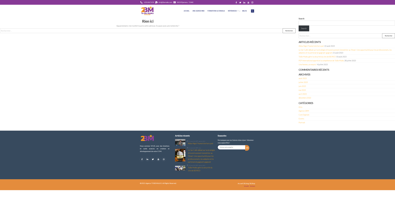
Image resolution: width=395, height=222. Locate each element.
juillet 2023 (303, 82)
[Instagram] (252, 2)
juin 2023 (302, 86)
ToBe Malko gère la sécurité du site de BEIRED (317, 57)
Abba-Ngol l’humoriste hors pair (311, 46)
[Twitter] (240, 2)
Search (301, 18)
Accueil (186, 11)
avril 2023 (303, 94)
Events (301, 118)
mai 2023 (302, 90)
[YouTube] (158, 159)
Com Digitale (304, 115)
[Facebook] (236, 2)
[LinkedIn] (244, 2)
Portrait (302, 122)
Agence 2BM (304, 111)
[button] (252, 11)
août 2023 (303, 78)
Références (232, 11)
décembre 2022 (305, 98)
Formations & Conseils (216, 11)
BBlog (244, 11)
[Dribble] (248, 2)
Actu (300, 107)
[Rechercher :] (148, 30)
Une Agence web (198, 11)
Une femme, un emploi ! (308, 64)
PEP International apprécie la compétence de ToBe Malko (321, 60)
